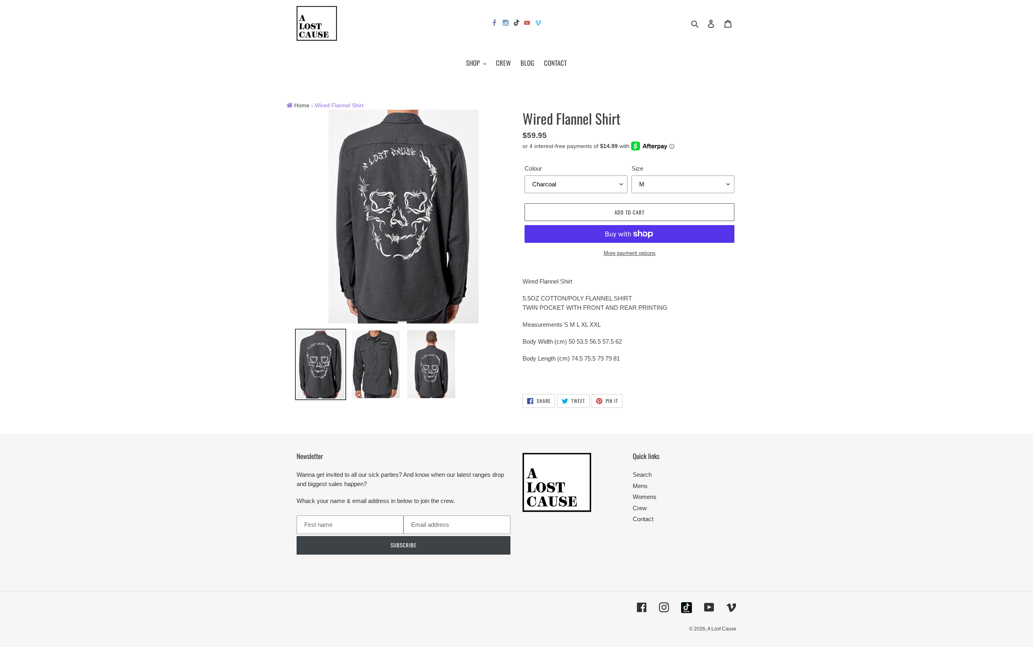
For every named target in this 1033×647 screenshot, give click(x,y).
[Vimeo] (539, 24)
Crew (640, 508)
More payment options (630, 253)
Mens (640, 485)
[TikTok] (516, 24)
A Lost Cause (721, 629)
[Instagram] (506, 24)
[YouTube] (527, 24)
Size (637, 168)
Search (642, 474)
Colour (533, 168)
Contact (643, 519)
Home (301, 105)
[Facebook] (495, 24)
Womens (645, 496)
